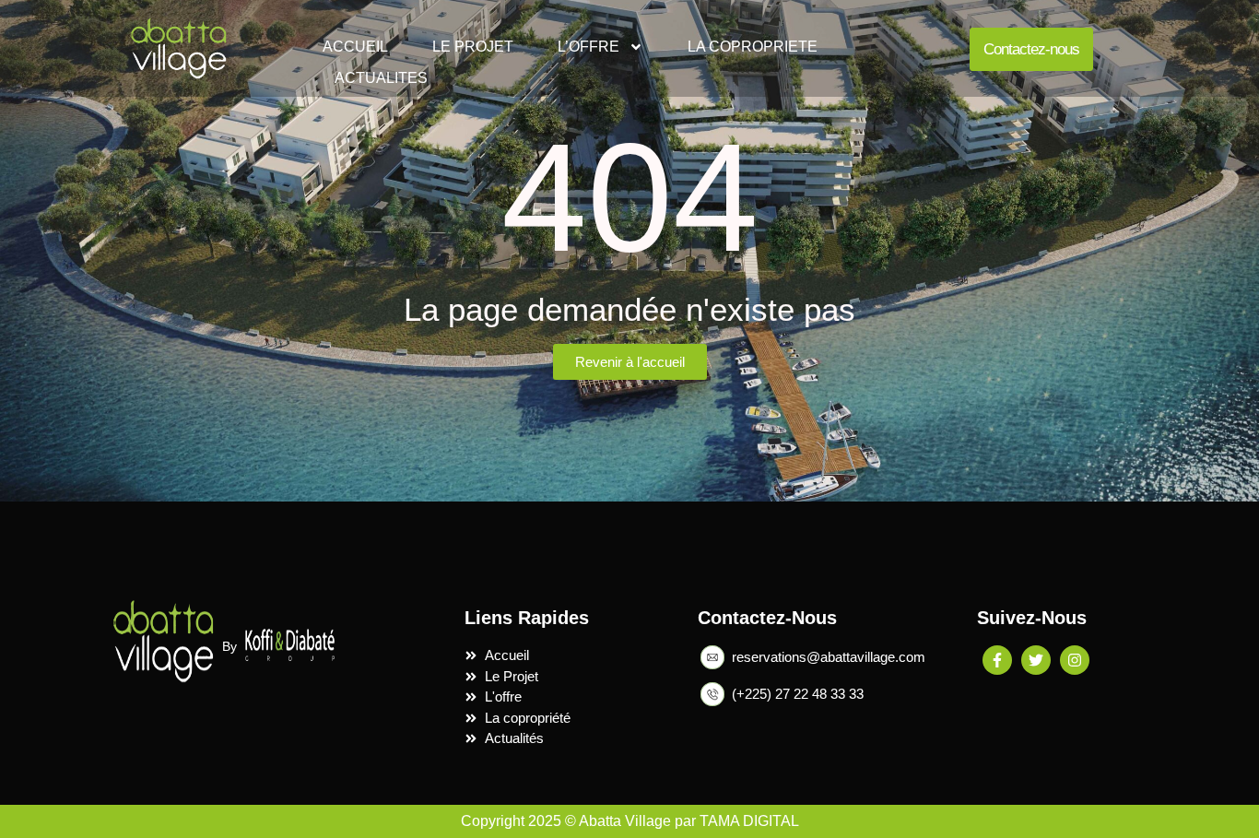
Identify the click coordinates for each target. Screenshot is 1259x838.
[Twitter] (1036, 660)
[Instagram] (1074, 660)
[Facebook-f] (997, 660)
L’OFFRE (588, 46)
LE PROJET (472, 46)
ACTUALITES (381, 78)
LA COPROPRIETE (753, 46)
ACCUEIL (355, 46)
